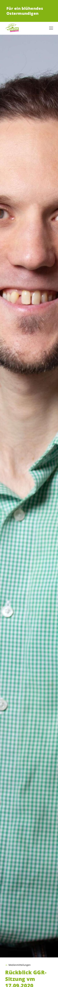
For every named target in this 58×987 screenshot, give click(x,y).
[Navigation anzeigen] (51, 28)
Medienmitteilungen (20, 965)
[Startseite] (13, 28)
